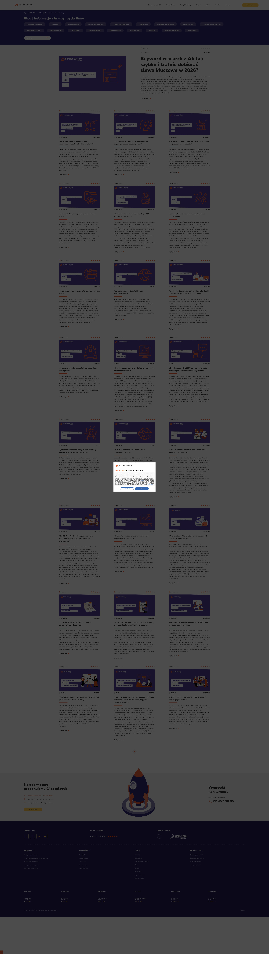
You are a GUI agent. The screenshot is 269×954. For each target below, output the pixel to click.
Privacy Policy (142, 480)
